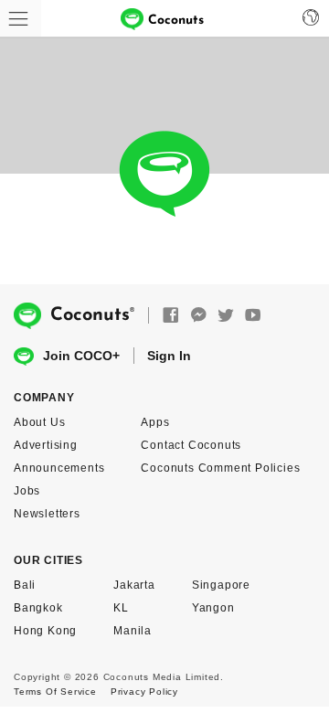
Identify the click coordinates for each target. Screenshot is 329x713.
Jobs (27, 490)
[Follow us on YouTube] (253, 315)
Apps (155, 422)
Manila (132, 630)
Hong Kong (45, 630)
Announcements (59, 468)
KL (121, 607)
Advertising (46, 445)
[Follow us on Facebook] (171, 315)
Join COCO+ (81, 355)
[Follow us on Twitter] (226, 315)
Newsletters (47, 513)
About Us (39, 422)
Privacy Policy (144, 691)
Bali (25, 585)
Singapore (221, 585)
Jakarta (134, 585)
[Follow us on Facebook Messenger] (198, 315)
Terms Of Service (55, 691)
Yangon (213, 607)
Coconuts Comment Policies (220, 468)
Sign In (169, 355)
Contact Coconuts (191, 445)
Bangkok (38, 607)
